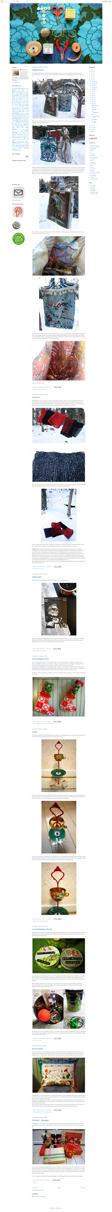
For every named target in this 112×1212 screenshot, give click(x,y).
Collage (27, 91)
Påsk (25, 121)
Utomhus (13, 145)
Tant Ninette (52, 976)
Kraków (27, 107)
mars (93, 99)
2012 (92, 125)
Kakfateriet (47, 856)
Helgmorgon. (37, 577)
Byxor (21, 91)
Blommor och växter (18, 90)
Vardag (27, 145)
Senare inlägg (35, 1187)
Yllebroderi (20, 148)
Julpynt (19, 104)
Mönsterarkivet (93, 163)
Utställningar (18, 145)
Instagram (24, 102)
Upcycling (22, 141)
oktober (93, 85)
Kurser (20, 108)
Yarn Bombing (93, 175)
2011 (92, 127)
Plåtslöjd (13, 120)
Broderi (14, 91)
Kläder (27, 105)
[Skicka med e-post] (54, 387)
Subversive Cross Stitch (95, 172)
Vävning (13, 148)
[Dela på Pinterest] (60, 387)
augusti (93, 89)
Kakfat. (35, 732)
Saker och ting (45, 921)
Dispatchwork (93, 148)
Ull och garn (41, 568)
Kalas (24, 104)
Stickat (37, 568)
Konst (21, 107)
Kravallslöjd (92, 188)
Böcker (24, 91)
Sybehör (23, 129)
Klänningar (14, 107)
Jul (36, 723)
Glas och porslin (39, 921)
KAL (22, 104)
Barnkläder (21, 88)
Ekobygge (13, 94)
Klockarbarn (56, 555)
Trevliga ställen (20, 134)
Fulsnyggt (14, 95)
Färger (17, 95)
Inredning (14, 102)
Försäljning (26, 95)
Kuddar (17, 108)
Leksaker (19, 111)
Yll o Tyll (92, 177)
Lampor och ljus (16, 109)
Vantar (23, 145)
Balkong (16, 88)
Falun (21, 94)
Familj (23, 94)
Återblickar (26, 148)
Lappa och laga (25, 109)
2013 (92, 80)
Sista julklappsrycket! (40, 659)
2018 (92, 70)
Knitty (91, 160)
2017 (92, 71)
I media (19, 101)
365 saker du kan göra (94, 145)
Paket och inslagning (25, 117)
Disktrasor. (36, 397)
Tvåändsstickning (21, 135)
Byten (18, 91)
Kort (24, 107)
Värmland (27, 146)
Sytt (37, 389)
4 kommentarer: (48, 721)
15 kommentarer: (49, 1110)
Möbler (21, 116)
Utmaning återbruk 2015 (24, 144)
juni (93, 93)
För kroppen (22, 95)
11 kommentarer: (49, 566)
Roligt (19, 123)
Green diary (92, 155)
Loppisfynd (40, 723)
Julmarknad (16, 104)
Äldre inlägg (83, 1187)
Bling (28, 88)
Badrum (13, 88)
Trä (28, 134)
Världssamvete (22, 146)
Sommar (22, 126)
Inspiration (19, 102)
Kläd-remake (21, 105)
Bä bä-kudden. (38, 1049)
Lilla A (24, 111)
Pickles (91, 165)
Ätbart (19, 150)
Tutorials (16, 135)
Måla (28, 114)
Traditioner (14, 134)
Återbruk (15, 150)
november (94, 83)
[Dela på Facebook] (59, 387)
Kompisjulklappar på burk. (42, 929)
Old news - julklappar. (40, 1120)
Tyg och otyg (24, 69)
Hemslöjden (92, 187)
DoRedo (92, 150)
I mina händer (25, 101)
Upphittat (27, 141)
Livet (27, 111)
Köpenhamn (26, 108)
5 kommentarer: (48, 648)
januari (93, 103)
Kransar (13, 108)
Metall (13, 114)
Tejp (22, 131)
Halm (17, 98)
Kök (22, 108)
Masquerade (92, 162)
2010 (92, 129)
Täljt (28, 137)
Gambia (13, 97)
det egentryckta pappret (60, 1168)
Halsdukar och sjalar (24, 98)
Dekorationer (21, 92)
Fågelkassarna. (38, 70)
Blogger (60, 1208)
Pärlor (27, 121)
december (94, 81)
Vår (18, 146)
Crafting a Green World (95, 147)
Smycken (13, 125)
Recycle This (92, 168)
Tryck (25, 134)
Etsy (91, 152)
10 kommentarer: (49, 387)
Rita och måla (14, 123)
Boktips (27, 89)
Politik (16, 120)
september (94, 87)
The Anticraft (93, 173)
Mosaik (24, 114)
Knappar (18, 107)
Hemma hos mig (39, 650)
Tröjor (13, 135)
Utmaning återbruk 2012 (18, 142)
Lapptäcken (14, 111)
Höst (16, 101)
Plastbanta (23, 118)
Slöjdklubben (26, 124)
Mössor (24, 116)
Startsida (59, 1187)
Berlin (25, 88)
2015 (92, 75)
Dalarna (13, 92)
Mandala (27, 113)
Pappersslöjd (44, 650)
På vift (25, 120)
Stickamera (92, 170)
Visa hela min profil (16, 82)
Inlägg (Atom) (41, 1190)
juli (92, 91)
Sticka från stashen (23, 127)
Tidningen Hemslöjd (94, 192)
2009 (92, 131)
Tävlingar (14, 139)
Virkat (15, 146)
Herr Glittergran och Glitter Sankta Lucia (55, 983)
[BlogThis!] (56, 387)
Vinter (13, 146)
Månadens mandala (16, 116)
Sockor (17, 126)
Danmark (17, 92)
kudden (37, 666)
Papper (13, 118)
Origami (19, 117)
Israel (27, 102)
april (93, 97)
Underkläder (18, 141)
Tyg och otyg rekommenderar (20, 136)
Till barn (51, 723)
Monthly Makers (18, 114)
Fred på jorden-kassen (67, 121)
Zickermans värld (93, 178)
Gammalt (17, 97)
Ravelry (91, 167)
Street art (19, 129)
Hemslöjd (22, 99)
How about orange (94, 157)
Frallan (27, 94)
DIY (28, 92)
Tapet (18, 131)
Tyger (45, 389)
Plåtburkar (27, 118)
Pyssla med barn (21, 120)
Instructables (92, 158)
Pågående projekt (20, 121)
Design (25, 92)
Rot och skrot (22, 123)
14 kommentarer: (49, 918)
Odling (15, 117)
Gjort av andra (22, 97)
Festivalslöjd (92, 185)
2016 (92, 74)
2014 (92, 78)
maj (92, 95)
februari (93, 101)
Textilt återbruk (41, 389)
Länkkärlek (22, 113)
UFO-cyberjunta (19, 139)
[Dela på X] (57, 387)
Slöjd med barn (18, 124)
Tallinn (13, 131)
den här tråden (47, 555)
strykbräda (62, 333)
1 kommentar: (48, 1180)
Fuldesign (92, 153)
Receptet (34, 976)
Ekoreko (37, 1040)
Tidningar (20, 133)
